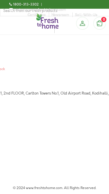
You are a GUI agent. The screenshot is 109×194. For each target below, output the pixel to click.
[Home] (47, 15)
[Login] (82, 23)
